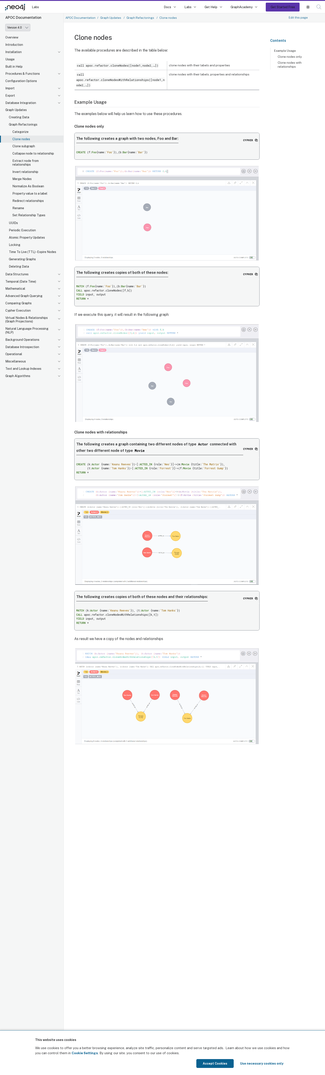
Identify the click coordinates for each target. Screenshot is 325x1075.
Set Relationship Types (28, 215)
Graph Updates (16, 110)
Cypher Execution (18, 310)
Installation (13, 52)
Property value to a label (29, 193)
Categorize (20, 132)
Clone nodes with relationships (290, 65)
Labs (35, 7)
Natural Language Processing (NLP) (26, 330)
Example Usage (285, 50)
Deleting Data (19, 266)
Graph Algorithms (17, 376)
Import (10, 88)
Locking (14, 245)
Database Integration (20, 103)
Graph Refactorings (23, 124)
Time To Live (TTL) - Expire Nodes (32, 252)
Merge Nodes (22, 179)
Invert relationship (25, 172)
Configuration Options (21, 81)
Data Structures (17, 274)
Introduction (14, 44)
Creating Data (19, 117)
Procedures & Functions (22, 73)
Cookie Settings (85, 1053)
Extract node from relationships (25, 162)
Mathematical (15, 288)
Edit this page (298, 17)
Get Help (211, 7)
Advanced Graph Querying (23, 296)
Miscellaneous (15, 361)
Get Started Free (283, 7)
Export (10, 95)
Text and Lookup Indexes (23, 368)
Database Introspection (22, 347)
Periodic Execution (22, 230)
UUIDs (13, 223)
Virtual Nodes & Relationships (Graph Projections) (26, 319)
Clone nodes (21, 139)
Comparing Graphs (18, 303)
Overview (11, 37)
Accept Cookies (215, 1063)
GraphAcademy (242, 7)
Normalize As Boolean (28, 186)
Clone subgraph (23, 146)
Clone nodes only (290, 56)
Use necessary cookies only (261, 1063)
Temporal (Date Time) (20, 281)
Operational (13, 354)
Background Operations (22, 339)
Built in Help (14, 66)
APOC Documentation (80, 17)
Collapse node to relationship (33, 153)
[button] (308, 7)
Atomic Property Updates (27, 237)
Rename (18, 208)
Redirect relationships (28, 201)
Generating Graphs (22, 259)
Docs (167, 7)
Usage (10, 59)
